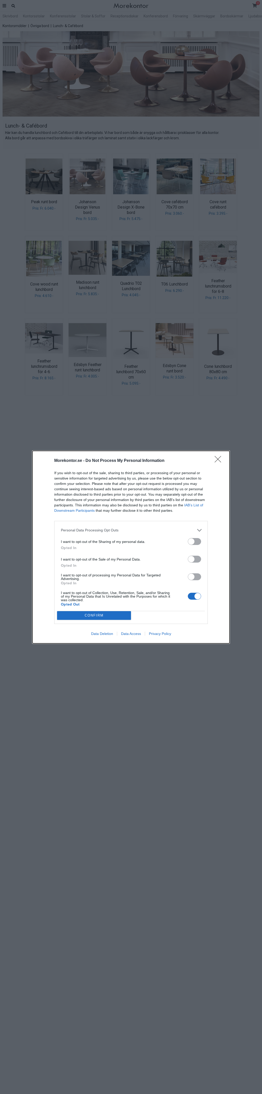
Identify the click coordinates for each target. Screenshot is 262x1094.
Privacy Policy (160, 634)
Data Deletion (102, 634)
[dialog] (131, 547)
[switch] (194, 541)
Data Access (131, 634)
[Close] (219, 461)
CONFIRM (94, 615)
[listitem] (131, 530)
